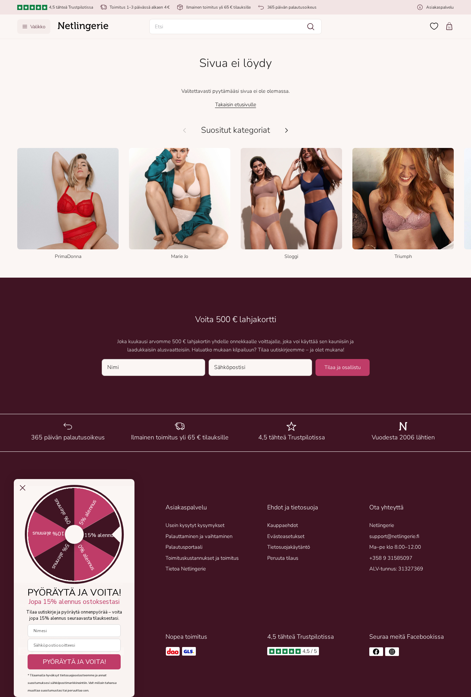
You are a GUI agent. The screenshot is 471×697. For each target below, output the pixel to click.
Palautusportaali (184, 547)
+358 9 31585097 (390, 558)
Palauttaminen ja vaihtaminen (199, 536)
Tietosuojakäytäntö (288, 547)
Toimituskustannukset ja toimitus (202, 558)
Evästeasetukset (285, 536)
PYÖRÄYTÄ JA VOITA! (74, 662)
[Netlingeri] (83, 26)
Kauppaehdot (282, 525)
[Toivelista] (434, 26)
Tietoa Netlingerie (186, 568)
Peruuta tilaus (282, 558)
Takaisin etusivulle (235, 104)
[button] (235, 26)
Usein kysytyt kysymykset (195, 525)
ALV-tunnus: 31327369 (396, 568)
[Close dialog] (23, 488)
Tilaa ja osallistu (342, 367)
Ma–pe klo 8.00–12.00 (395, 547)
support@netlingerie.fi (394, 536)
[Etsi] (311, 26)
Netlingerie (381, 525)
